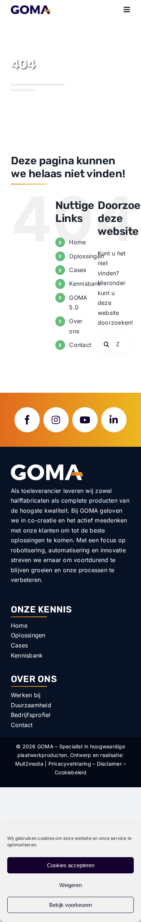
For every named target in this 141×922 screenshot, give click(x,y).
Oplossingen (86, 256)
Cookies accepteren (70, 865)
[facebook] (27, 419)
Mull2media (29, 764)
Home (77, 242)
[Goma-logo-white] (47, 467)
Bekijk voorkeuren (70, 905)
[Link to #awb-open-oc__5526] (127, 9)
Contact (80, 344)
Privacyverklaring (69, 764)
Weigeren (70, 885)
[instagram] (56, 419)
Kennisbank (85, 283)
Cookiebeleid (70, 772)
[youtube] (85, 419)
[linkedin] (114, 419)
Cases (77, 269)
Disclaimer (109, 764)
